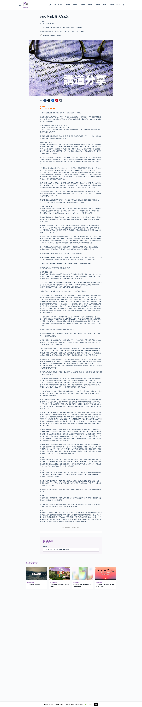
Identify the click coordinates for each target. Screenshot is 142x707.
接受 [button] (96, 704)
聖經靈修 (98, 5)
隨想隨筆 (68, 5)
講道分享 (59, 35)
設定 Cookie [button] (88, 704)
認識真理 (83, 5)
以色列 (104, 5)
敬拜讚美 (90, 5)
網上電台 (60, 5)
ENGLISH (118, 5)
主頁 (55, 5)
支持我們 (112, 5)
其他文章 (45, 546)
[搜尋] (123, 5)
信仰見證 (75, 5)
